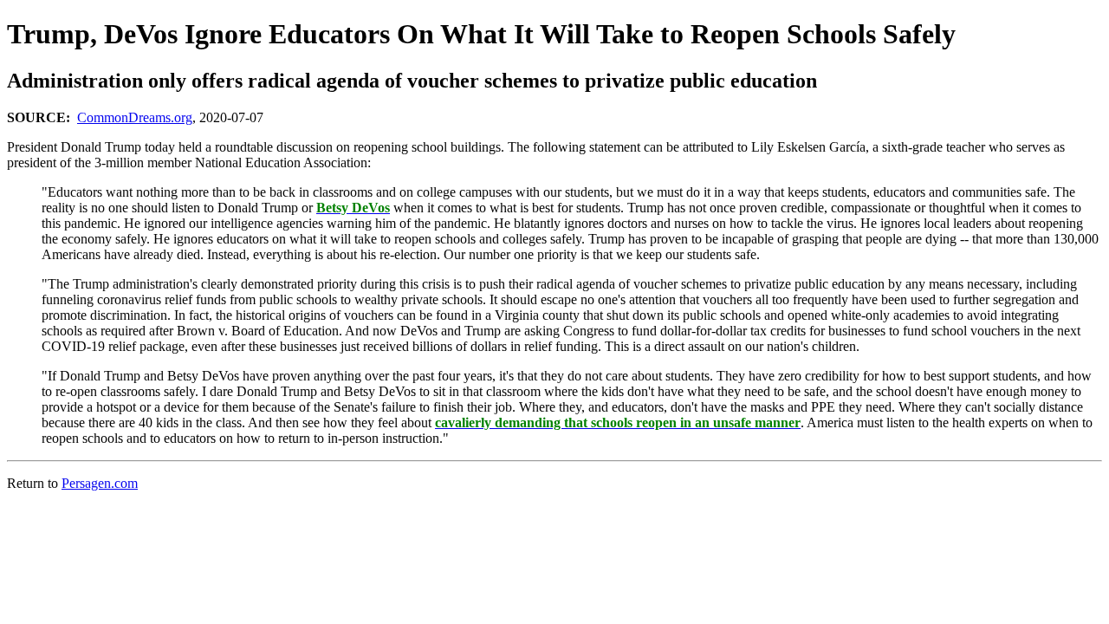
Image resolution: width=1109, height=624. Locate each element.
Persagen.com (100, 483)
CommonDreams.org (134, 117)
